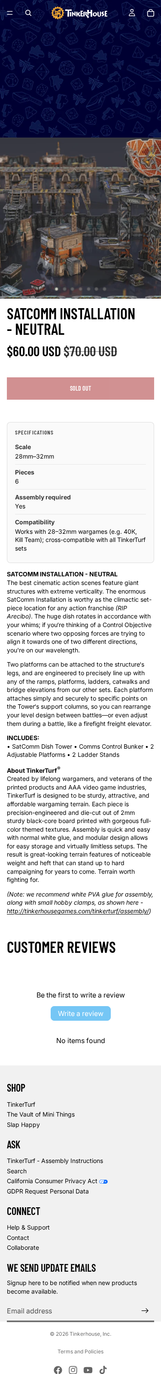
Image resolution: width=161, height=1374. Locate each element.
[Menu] (10, 13)
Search (17, 1171)
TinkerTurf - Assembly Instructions (55, 1160)
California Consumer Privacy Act (52, 1180)
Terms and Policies (80, 1351)
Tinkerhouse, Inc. (90, 1334)
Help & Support (28, 1227)
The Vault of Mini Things (41, 1114)
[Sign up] (145, 1311)
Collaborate (23, 1247)
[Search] (28, 12)
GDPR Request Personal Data (48, 1191)
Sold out (80, 388)
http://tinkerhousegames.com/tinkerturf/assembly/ (78, 911)
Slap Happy (23, 1124)
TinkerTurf (21, 1104)
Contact (18, 1237)
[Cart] (150, 12)
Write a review (80, 1013)
